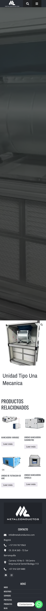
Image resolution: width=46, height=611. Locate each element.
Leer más (8, 444)
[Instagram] (11, 575)
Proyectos (8, 599)
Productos (8, 604)
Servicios (7, 595)
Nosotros (7, 591)
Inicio (6, 587)
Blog (5, 608)
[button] (41, 324)
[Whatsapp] (38, 604)
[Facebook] (6, 575)
